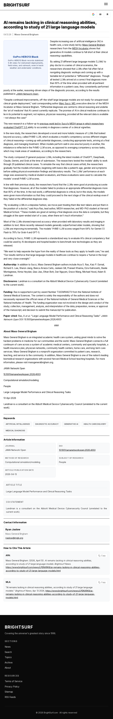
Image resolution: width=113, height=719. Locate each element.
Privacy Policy (12, 686)
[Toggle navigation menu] (106, 5)
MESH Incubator (80, 48)
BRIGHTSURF (17, 5)
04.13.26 (7, 34)
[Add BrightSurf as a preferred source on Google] (93, 14)
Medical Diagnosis (15, 430)
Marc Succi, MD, (67, 103)
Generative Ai (71, 424)
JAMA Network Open (27, 93)
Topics (8, 657)
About (8, 667)
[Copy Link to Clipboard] (107, 14)
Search (8, 652)
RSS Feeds (10, 697)
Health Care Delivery (95, 424)
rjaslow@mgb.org (14, 538)
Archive (9, 662)
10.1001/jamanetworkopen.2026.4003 (22, 374)
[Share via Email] (100, 14)
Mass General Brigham (93, 45)
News (8, 646)
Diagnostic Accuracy (47, 424)
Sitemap (9, 691)
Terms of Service (13, 681)
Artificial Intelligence (18, 424)
